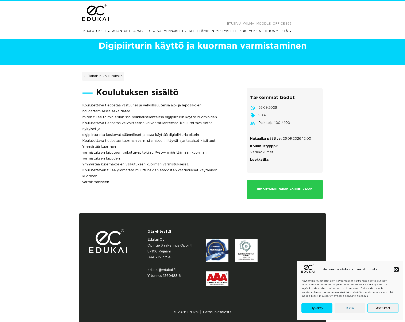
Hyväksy (317, 308)
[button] (396, 269)
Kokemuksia (250, 31)
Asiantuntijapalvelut (132, 31)
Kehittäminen (201, 31)
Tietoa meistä (275, 31)
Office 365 (282, 23)
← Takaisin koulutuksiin (103, 76)
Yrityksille (226, 31)
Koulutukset (95, 31)
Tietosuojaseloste (217, 312)
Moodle (263, 23)
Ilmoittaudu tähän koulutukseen (284, 189)
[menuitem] (96, 31)
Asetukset (383, 308)
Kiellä (350, 308)
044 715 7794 (159, 257)
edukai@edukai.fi (161, 270)
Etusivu (234, 23)
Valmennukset (170, 31)
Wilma (248, 23)
